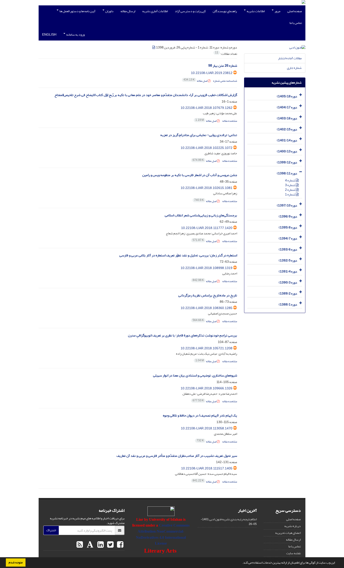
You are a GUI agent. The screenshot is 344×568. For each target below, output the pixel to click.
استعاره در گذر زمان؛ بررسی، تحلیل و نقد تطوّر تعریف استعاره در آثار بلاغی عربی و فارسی (178, 255)
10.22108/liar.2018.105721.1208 (206, 348)
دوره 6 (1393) (288, 249)
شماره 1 (290, 194)
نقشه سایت (293, 553)
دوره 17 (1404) (287, 107)
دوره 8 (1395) (288, 227)
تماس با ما (295, 23)
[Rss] (79, 544)
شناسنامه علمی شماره (225, 81)
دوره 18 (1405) (287, 96)
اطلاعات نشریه (255, 11)
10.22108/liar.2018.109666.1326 (206, 388)
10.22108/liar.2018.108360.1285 (206, 308)
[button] (241, 563)
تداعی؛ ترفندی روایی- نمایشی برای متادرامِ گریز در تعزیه (198, 135)
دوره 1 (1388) (288, 304)
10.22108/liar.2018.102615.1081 (206, 188)
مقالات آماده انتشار (290, 58)
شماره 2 (290, 190)
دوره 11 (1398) (287, 173)
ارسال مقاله (128, 11)
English (49, 34)
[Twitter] (110, 544)
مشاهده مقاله (229, 121)
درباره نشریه (292, 526)
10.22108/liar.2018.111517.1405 (206, 468)
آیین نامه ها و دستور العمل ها (77, 11)
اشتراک (51, 530)
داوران (109, 11)
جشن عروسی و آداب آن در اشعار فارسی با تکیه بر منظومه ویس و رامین (189, 175)
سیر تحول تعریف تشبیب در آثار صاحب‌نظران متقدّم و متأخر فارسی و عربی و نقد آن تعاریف (177, 455)
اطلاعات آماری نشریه (155, 11)
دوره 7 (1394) (288, 238)
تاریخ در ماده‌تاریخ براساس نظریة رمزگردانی (207, 295)
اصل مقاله (195, 81)
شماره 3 (290, 185)
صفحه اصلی (294, 11)
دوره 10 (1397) (287, 205)
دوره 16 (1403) (287, 118)
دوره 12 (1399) (287, 162)
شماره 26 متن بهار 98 (222, 65)
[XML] (154, 47)
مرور (277, 11)
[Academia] (89, 544)
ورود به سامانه (75, 34)
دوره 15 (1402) (287, 129)
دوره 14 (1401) (287, 140)
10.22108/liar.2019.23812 (211, 73)
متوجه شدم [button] (16, 562)
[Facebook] (119, 544)
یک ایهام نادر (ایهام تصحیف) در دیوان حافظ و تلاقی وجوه (200, 415)
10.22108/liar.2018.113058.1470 (206, 428)
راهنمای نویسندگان (225, 11)
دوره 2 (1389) (288, 293)
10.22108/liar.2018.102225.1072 (206, 148)
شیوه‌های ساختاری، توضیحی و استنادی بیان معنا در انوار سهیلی (195, 375)
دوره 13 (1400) (287, 151)
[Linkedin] (100, 544)
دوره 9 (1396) (288, 216)
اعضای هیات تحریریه (288, 533)
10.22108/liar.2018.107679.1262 (206, 108)
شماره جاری (294, 68)
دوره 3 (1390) (288, 282)
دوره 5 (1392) (288, 260)
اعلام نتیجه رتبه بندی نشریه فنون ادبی (233, 519)
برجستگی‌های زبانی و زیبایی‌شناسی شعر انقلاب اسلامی (201, 215)
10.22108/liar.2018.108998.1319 (206, 268)
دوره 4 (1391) (288, 271)
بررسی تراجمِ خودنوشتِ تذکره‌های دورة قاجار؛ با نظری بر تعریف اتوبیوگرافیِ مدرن (182, 335)
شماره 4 (290, 180)
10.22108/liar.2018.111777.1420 (206, 228)
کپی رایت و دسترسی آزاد (190, 11)
